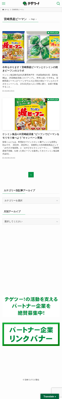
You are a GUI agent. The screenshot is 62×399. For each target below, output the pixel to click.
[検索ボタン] (58, 3)
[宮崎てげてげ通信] (31, 3)
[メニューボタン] (3, 3)
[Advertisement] (31, 260)
